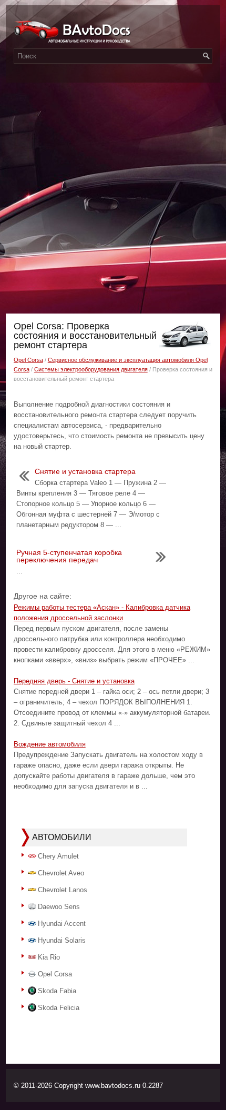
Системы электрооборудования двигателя (91, 369)
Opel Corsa (28, 360)
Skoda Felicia (58, 1008)
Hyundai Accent (62, 923)
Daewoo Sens (59, 907)
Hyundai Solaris (62, 940)
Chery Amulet (58, 856)
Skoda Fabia (57, 991)
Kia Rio (49, 957)
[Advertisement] (113, 195)
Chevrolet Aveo (61, 873)
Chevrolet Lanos (62, 890)
